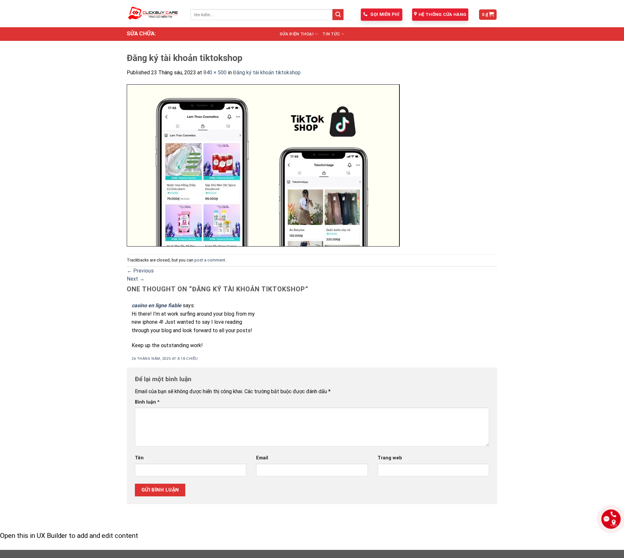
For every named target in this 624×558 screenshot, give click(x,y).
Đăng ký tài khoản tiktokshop (267, 72)
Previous (140, 271)
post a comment (209, 260)
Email (262, 458)
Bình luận (147, 402)
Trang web (390, 458)
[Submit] (338, 14)
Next (136, 279)
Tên (139, 458)
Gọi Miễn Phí (384, 14)
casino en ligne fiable (156, 305)
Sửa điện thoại (297, 33)
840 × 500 (215, 72)
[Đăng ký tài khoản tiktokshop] (263, 165)
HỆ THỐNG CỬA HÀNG (442, 14)
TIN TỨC (331, 33)
